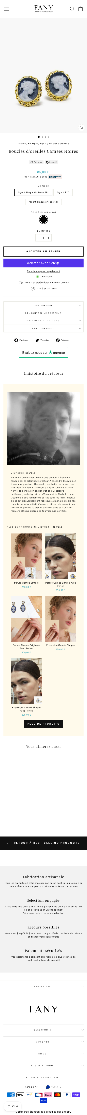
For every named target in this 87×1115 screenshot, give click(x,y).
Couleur (43, 212)
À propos (42, 1042)
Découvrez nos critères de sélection (43, 913)
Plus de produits (43, 723)
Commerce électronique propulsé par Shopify (43, 1111)
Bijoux (43, 143)
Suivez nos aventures (42, 1077)
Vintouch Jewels (50, 527)
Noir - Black (43, 220)
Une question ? (43, 328)
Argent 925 (63, 192)
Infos (42, 1054)
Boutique (33, 143)
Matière (43, 186)
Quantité (43, 231)
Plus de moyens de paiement (43, 271)
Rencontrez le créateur (43, 313)
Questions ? (42, 1030)
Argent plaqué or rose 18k (43, 201)
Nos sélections (42, 1065)
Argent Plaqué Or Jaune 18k (33, 192)
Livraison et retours (43, 321)
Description (43, 305)
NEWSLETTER (42, 986)
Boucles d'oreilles (58, 143)
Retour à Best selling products (46, 843)
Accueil (22, 143)
